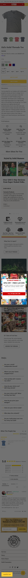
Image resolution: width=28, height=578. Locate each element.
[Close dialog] (25, 275)
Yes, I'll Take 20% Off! (14, 293)
